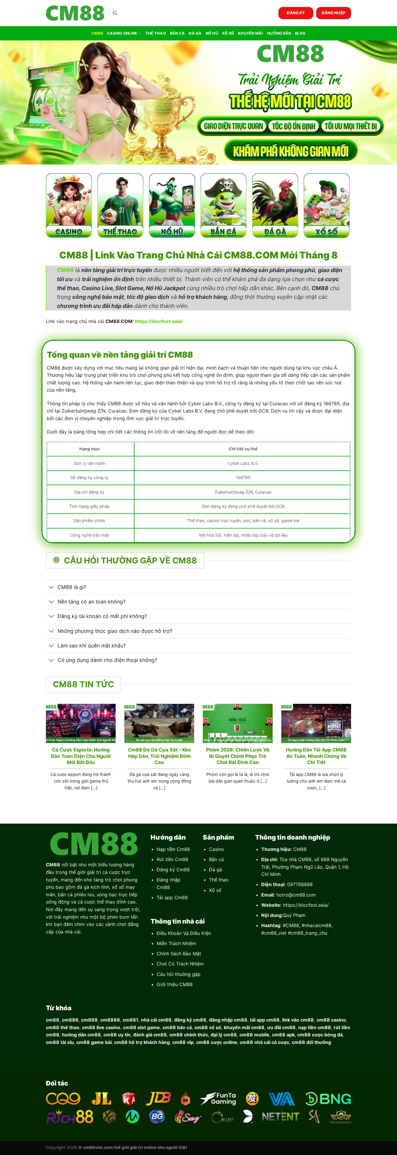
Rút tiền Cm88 (172, 859)
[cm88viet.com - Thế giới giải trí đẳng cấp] (75, 13)
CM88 (97, 33)
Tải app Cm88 (172, 897)
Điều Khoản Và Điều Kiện (184, 933)
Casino (216, 849)
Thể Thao (155, 33)
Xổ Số (228, 33)
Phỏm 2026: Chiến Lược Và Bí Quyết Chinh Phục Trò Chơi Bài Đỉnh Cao (237, 756)
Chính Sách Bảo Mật (179, 953)
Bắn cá (216, 859)
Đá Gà (195, 33)
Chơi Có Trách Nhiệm (180, 964)
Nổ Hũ (212, 33)
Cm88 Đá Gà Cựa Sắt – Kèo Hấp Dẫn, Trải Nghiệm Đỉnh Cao (159, 756)
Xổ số (215, 890)
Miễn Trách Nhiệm (176, 943)
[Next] (352, 754)
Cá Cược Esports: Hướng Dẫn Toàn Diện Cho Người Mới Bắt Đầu (81, 756)
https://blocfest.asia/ (306, 905)
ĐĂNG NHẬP (334, 12)
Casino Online (122, 33)
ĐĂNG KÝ (296, 12)
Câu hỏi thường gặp (179, 974)
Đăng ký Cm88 (173, 869)
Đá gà (215, 869)
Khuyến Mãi (250, 33)
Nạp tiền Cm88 (173, 849)
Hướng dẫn (279, 33)
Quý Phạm (294, 915)
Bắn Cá (177, 33)
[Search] (115, 13)
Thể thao (218, 880)
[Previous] (44, 754)
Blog (300, 33)
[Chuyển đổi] (51, 588)
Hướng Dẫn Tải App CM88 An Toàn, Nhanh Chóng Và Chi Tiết (316, 756)
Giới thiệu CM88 (175, 984)
